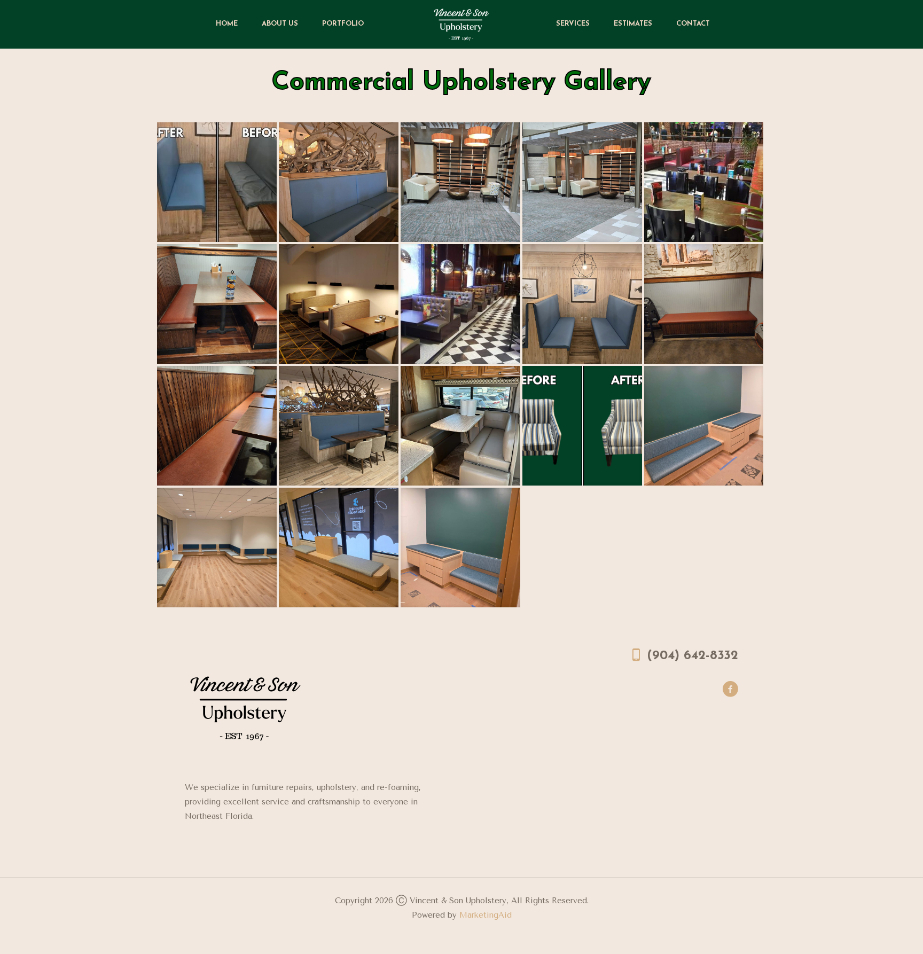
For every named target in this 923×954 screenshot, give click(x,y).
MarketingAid (485, 915)
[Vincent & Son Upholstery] (461, 24)
